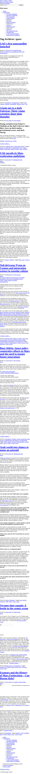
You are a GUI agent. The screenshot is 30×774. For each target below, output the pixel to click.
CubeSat (2, 104)
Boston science (9, 666)
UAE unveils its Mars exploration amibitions (12, 154)
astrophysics (3, 667)
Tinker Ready (17, 612)
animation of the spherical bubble (18, 654)
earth (7, 601)
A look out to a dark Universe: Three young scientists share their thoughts (12, 112)
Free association (10, 16)
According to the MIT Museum (20, 646)
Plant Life (8, 29)
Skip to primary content (6, 0)
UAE (26, 104)
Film (11, 338)
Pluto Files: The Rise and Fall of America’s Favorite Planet (14, 314)
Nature (1, 149)
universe (25, 149)
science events (14, 667)
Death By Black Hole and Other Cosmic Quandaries (14, 313)
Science (7, 260)
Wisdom (12, 260)
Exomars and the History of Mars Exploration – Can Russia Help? (14, 675)
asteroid (24, 600)
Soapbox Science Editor (20, 682)
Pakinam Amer (17, 50)
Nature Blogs (6, 12)
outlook (13, 149)
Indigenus (8, 21)
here (15, 138)
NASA (1, 325)
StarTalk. (2, 326)
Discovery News (10, 705)
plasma (8, 667)
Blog (12, 146)
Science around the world (14, 340)
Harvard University (5, 304)
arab (21, 600)
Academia (7, 146)
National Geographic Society (7, 408)
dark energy (9, 147)
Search (1, 5)
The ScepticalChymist (12, 31)
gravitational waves (17, 147)
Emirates (7, 104)
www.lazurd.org (4, 505)
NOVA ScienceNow (14, 301)
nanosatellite (13, 104)
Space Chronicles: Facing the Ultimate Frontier (12, 312)
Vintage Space (4, 699)
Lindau (24, 147)
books (5, 442)
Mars (20, 260)
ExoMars (26, 733)
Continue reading (5, 143)
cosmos (2, 342)
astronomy (2, 147)
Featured (7, 338)
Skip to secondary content (6, 2)
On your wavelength (11, 14)
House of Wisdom (11, 22)
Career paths (17, 146)
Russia (9, 734)
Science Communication (10, 342)
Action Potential (10, 18)
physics (17, 149)
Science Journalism (10, 600)
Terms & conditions (8, 765)
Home (4, 11)
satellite (19, 104)
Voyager (24, 667)
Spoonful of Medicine (11, 15)
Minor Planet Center (7, 500)
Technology (8, 102)
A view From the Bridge (12, 33)
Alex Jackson (17, 274)
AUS (25, 102)
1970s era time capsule (22, 659)
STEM (9, 443)
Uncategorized (15, 102)
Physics (23, 146)
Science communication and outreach (13, 340)
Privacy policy (6, 766)
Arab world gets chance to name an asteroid (14, 448)
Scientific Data (10, 32)
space (22, 104)
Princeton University (23, 306)
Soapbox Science (10, 26)
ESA (22, 733)
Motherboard (18, 705)
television (2, 344)
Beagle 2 (18, 733)
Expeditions (8, 439)
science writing (21, 342)
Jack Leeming (17, 120)
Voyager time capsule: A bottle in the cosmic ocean (14, 607)
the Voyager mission (12, 639)
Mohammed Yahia (17, 159)
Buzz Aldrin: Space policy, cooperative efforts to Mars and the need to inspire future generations (15, 352)
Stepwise (8, 25)
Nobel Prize (7, 149)
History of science (17, 338)
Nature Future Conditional (13, 35)
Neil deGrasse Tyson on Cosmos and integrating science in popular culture (14, 268)
